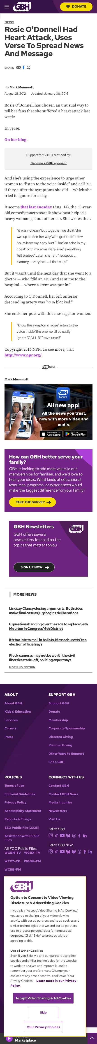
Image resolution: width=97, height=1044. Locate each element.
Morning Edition (22, 667)
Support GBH (58, 703)
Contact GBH (58, 786)
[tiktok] (56, 835)
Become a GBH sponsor (48, 163)
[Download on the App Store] (51, 433)
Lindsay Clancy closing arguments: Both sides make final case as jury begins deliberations (46, 610)
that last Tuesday (36, 207)
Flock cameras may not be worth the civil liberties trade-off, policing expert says (42, 657)
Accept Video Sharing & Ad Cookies (43, 998)
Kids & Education (18, 712)
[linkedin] (85, 835)
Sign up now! (32, 567)
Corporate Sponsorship (66, 728)
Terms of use (14, 786)
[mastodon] (74, 851)
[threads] (74, 835)
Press (9, 737)
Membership (58, 720)
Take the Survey (30, 502)
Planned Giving (60, 745)
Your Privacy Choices (43, 1027)
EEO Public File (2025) (22, 828)
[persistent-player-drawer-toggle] (92, 1038)
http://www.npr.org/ (23, 355)
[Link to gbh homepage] (22, 6)
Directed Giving (60, 737)
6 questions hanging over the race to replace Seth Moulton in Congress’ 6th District (48, 626)
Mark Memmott (22, 87)
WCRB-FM (13, 869)
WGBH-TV (13, 853)
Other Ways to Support (66, 754)
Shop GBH (56, 762)
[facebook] (79, 835)
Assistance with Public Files (22, 838)
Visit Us (54, 819)
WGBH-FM (32, 861)
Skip (43, 1012)
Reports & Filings (18, 819)
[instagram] (50, 835)
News (9, 22)
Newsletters (57, 811)
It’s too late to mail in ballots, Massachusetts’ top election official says (48, 642)
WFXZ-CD (13, 861)
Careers (10, 728)
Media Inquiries (60, 802)
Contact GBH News (63, 794)
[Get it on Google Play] (75, 433)
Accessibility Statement (23, 811)
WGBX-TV (32, 853)
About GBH (13, 703)
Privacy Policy (15, 802)
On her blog (15, 139)
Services (11, 720)
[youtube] (62, 835)
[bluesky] (68, 835)
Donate (79, 6)
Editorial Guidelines (20, 794)
